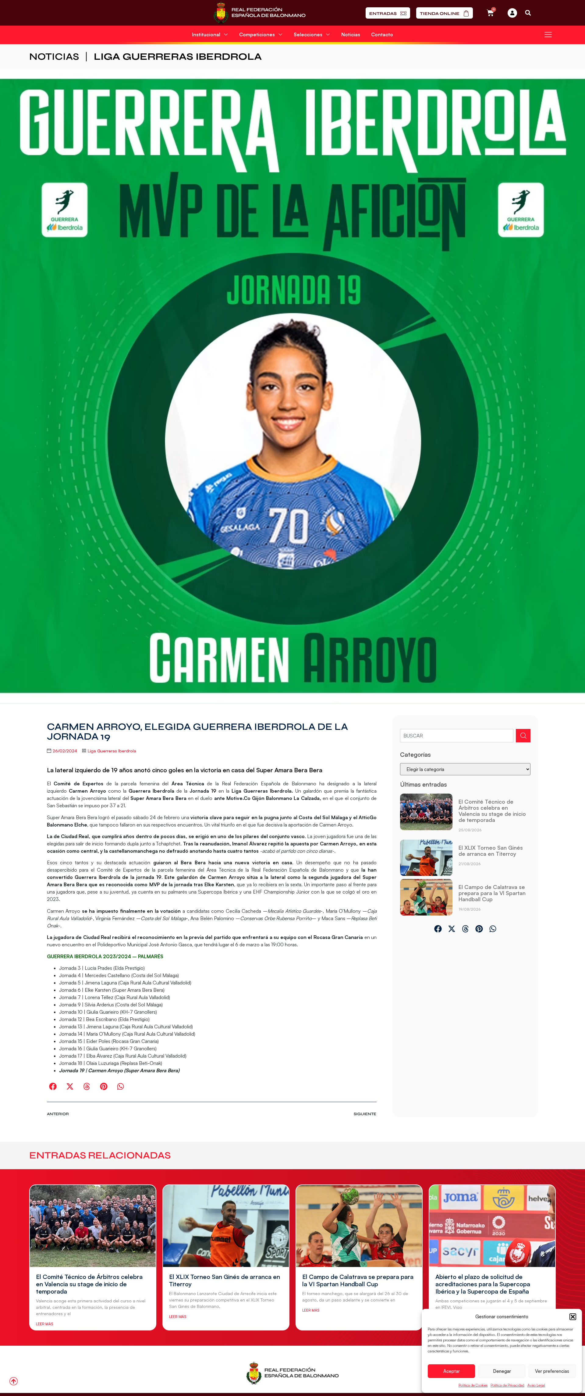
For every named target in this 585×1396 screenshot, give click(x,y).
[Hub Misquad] (512, 13)
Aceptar (451, 1371)
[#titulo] (13, 1381)
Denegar (502, 1371)
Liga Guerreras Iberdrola (178, 56)
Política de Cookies (473, 1385)
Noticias (350, 34)
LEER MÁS (44, 1324)
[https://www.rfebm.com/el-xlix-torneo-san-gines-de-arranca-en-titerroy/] (426, 858)
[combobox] (456, 735)
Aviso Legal (536, 1385)
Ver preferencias (552, 1371)
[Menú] (548, 34)
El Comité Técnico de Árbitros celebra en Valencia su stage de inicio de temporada (492, 810)
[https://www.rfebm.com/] (259, 13)
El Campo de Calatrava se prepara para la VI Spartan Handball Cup (492, 893)
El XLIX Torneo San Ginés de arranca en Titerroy (491, 850)
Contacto (382, 34)
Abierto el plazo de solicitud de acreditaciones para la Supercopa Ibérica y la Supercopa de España (482, 1284)
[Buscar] (523, 735)
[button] (573, 1317)
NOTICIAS (54, 56)
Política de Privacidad (507, 1385)
